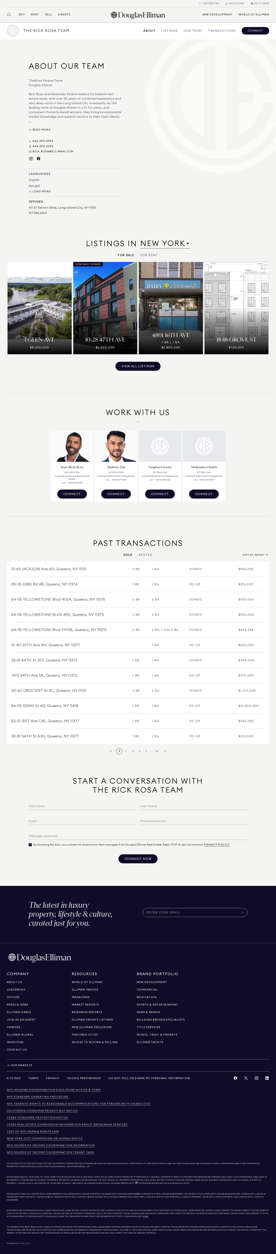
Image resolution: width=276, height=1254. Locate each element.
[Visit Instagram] (31, 158)
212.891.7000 (55, 1177)
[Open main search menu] (10, 14)
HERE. (146, 1216)
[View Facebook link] (235, 1079)
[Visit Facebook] (38, 158)
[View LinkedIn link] (267, 1079)
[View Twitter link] (246, 1079)
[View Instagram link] (256, 1079)
